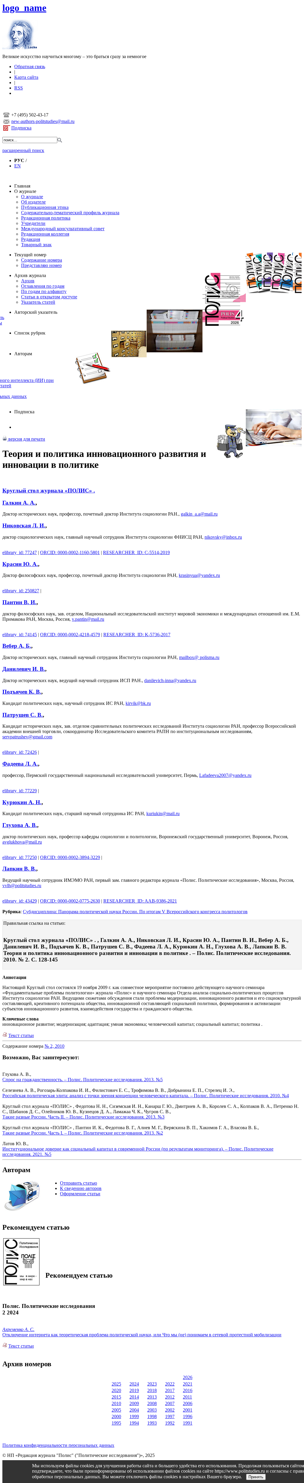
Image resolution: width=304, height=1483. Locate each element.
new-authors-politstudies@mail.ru (43, 121)
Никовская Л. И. (23, 525)
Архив (27, 280)
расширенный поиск (23, 150)
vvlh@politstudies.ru (21, 885)
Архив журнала (30, 275)
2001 (187, 1409)
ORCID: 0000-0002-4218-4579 (70, 634)
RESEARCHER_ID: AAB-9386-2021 (140, 900)
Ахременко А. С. (18, 1329)
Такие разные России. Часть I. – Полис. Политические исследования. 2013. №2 (82, 1132)
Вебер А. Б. (16, 646)
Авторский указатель (35, 312)
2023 (152, 1383)
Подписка (21, 127)
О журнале (25, 191)
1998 (152, 1416)
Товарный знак (36, 244)
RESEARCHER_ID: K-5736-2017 (136, 634)
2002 (170, 1409)
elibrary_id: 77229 (19, 790)
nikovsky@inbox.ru (223, 537)
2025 (116, 1383)
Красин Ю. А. (20, 564)
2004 (134, 1409)
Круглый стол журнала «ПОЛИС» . (48, 490)
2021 (187, 1383)
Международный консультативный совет (62, 228)
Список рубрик (29, 332)
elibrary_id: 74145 (19, 634)
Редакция (30, 239)
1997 (170, 1416)
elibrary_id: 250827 (20, 590)
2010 (116, 1403)
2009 (134, 1403)
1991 (187, 1423)
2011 (187, 1396)
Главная (22, 185)
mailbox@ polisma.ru (199, 657)
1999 (134, 1416)
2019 (134, 1390)
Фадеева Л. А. (20, 764)
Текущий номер (30, 254)
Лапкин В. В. (19, 869)
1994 (134, 1423)
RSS (18, 87)
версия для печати (26, 438)
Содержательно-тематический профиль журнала (70, 212)
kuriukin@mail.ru (163, 813)
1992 (170, 1423)
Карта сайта (26, 77)
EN (17, 165)
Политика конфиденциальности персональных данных (58, 1445)
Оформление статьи (80, 1193)
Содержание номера (41, 260)
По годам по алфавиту (43, 291)
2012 (170, 1396)
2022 (170, 1383)
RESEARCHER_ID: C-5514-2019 (136, 552)
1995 (116, 1423)
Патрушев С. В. (22, 715)
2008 (152, 1403)
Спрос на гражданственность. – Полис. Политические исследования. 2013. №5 (82, 1079)
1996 (187, 1416)
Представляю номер (41, 265)
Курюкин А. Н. (22, 802)
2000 (116, 1416)
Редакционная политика (45, 217)
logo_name (24, 7)
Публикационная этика (45, 207)
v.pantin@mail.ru (88, 619)
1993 (152, 1423)
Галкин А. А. (19, 503)
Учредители (33, 223)
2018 (152, 1390)
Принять (255, 1477)
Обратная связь (29, 66)
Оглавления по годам (42, 286)
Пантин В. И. (19, 602)
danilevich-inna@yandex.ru (170, 680)
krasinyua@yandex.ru (199, 575)
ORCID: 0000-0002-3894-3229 (70, 857)
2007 (170, 1403)
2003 (152, 1409)
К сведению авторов (81, 1188)
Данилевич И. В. (23, 669)
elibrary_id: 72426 (19, 752)
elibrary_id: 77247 (19, 552)
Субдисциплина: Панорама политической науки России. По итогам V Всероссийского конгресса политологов (135, 911)
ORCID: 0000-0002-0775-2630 (70, 900)
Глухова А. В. (19, 825)
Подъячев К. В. (21, 692)
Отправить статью (78, 1183)
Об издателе (33, 201)
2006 (187, 1403)
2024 (134, 1383)
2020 (116, 1390)
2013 (152, 1396)
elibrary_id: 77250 (19, 857)
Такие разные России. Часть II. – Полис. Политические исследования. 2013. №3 (83, 1116)
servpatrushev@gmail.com (27, 736)
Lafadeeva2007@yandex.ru (225, 775)
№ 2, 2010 (54, 1046)
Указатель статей (38, 302)
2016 (187, 1390)
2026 (187, 1377)
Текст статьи (21, 1035)
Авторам (23, 353)
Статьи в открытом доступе (49, 296)
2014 (134, 1396)
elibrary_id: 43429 (19, 900)
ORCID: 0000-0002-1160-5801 (70, 552)
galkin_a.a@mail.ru (199, 513)
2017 (170, 1390)
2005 (116, 1409)
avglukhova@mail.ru (22, 841)
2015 (116, 1396)
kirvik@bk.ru (138, 703)
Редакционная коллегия (45, 233)
